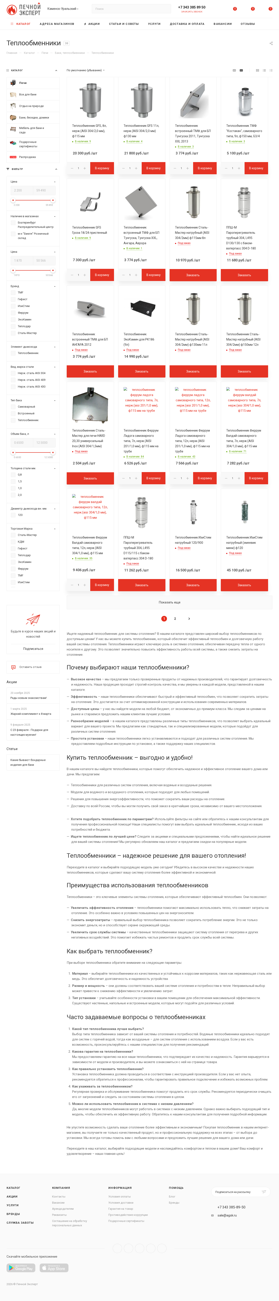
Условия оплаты (119, 1196)
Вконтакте (117, 1248)
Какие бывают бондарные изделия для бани (28, 762)
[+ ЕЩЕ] (266, 24)
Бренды (13, 1214)
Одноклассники (150, 1248)
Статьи (12, 749)
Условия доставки (120, 1202)
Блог (172, 1196)
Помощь (176, 1187)
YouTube (139, 1248)
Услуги (13, 1205)
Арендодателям (63, 1208)
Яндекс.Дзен (162, 1248)
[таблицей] (271, 70)
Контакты (58, 1196)
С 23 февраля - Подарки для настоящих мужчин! (29, 732)
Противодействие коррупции (128, 1214)
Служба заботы (20, 1222)
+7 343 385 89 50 (191, 7)
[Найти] (165, 8)
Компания (61, 1187)
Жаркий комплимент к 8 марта (30, 714)
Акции (12, 682)
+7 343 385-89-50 (231, 1207)
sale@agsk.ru (227, 1215)
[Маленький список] (234, 70)
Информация (120, 1187)
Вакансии (58, 1202)
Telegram (128, 1248)
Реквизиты (59, 1214)
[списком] (264, 70)
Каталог (13, 1187)
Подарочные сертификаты (126, 1221)
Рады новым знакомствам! (28, 698)
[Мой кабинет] (217, 9)
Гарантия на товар (120, 1208)
